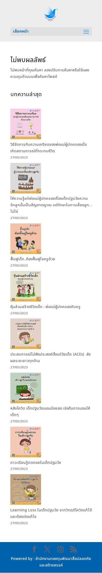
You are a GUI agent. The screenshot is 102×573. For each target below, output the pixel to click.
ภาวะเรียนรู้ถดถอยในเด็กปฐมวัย (36, 463)
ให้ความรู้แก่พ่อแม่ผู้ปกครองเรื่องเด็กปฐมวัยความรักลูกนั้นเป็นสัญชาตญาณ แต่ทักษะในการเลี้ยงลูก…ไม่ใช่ (51, 205)
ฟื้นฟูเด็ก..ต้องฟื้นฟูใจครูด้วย (33, 259)
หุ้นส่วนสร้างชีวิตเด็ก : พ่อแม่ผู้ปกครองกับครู (46, 307)
